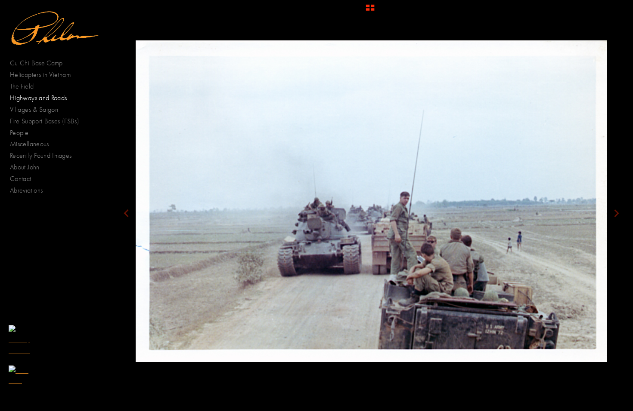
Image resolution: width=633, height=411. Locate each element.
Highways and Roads (38, 98)
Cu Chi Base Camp (36, 63)
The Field (22, 86)
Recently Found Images (41, 155)
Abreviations (26, 190)
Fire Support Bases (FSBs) (44, 121)
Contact (20, 179)
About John (25, 167)
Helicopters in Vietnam (40, 75)
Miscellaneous (29, 144)
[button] (370, 10)
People (20, 133)
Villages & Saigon (34, 109)
